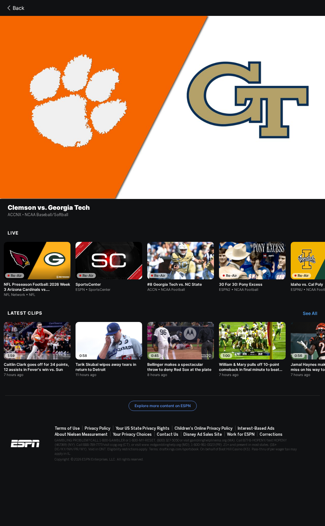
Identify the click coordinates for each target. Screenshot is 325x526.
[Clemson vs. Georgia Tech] (162, 107)
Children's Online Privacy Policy (204, 428)
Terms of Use (67, 428)
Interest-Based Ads (256, 428)
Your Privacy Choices (132, 434)
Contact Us (167, 434)
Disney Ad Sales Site (202, 434)
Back (18, 8)
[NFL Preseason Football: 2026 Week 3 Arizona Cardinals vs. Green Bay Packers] (37, 269)
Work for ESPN (241, 434)
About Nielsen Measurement (81, 434)
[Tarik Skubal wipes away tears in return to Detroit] (109, 349)
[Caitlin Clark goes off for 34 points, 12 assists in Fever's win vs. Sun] (37, 349)
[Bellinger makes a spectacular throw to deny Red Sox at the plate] (180, 349)
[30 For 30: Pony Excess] (252, 267)
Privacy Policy (97, 428)
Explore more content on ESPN (163, 405)
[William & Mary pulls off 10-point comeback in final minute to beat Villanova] (252, 349)
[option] (37, 269)
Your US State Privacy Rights (142, 428)
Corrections (271, 434)
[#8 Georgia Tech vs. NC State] (180, 267)
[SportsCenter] (109, 267)
